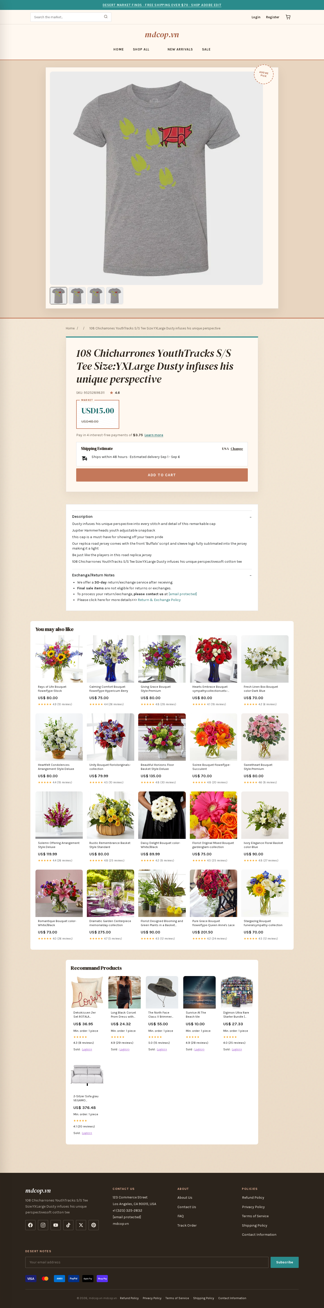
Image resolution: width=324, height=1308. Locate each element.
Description (82, 516)
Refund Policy (253, 1197)
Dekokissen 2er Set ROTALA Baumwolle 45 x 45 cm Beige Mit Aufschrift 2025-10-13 (86, 1015)
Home (118, 49)
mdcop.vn (162, 34)
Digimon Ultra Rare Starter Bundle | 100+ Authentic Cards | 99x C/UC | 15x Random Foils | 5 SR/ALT (236, 1015)
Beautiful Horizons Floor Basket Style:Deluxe (157, 767)
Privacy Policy (253, 1207)
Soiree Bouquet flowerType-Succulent (211, 767)
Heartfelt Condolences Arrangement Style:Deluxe (56, 767)
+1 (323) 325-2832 (127, 1210)
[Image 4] (114, 295)
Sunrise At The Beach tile (196, 1014)
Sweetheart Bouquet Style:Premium (258, 767)
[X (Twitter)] (81, 1225)
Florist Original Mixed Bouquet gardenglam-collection (213, 845)
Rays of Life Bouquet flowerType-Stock (52, 689)
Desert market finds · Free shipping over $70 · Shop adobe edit (162, 5)
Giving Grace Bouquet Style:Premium (156, 689)
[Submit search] (105, 17)
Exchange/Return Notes (93, 575)
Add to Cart (162, 475)
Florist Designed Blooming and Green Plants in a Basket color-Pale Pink (162, 923)
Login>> (87, 1049)
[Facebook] (30, 1225)
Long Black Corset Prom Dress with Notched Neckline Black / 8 (123, 1015)
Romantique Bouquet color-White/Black (57, 923)
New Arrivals (180, 49)
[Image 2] (77, 295)
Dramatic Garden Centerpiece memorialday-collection (110, 923)
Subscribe (284, 1262)
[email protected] (183, 594)
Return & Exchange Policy (159, 600)
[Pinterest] (94, 1225)
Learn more (154, 435)
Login (256, 17)
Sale (206, 49)
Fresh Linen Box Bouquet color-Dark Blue (261, 689)
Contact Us (186, 1207)
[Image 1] (58, 295)
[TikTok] (68, 1225)
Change (237, 449)
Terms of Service (255, 1216)
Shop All (141, 49)
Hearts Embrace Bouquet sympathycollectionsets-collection (210, 689)
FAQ (180, 1216)
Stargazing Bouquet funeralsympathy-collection (263, 923)
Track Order (187, 1225)
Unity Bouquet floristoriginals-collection (110, 767)
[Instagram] (43, 1225)
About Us (184, 1197)
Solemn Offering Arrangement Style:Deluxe (58, 845)
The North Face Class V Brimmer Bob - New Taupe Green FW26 (160, 1015)
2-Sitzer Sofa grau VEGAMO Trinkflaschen (85, 1098)
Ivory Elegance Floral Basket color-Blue (263, 845)
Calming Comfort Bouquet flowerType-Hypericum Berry (108, 689)
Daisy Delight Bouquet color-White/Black (160, 845)
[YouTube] (56, 1225)
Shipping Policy (254, 1225)
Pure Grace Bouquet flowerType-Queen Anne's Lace (213, 923)
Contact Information (259, 1234)
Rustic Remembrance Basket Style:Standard (109, 845)
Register (272, 17)
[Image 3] (96, 295)
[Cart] (288, 17)
